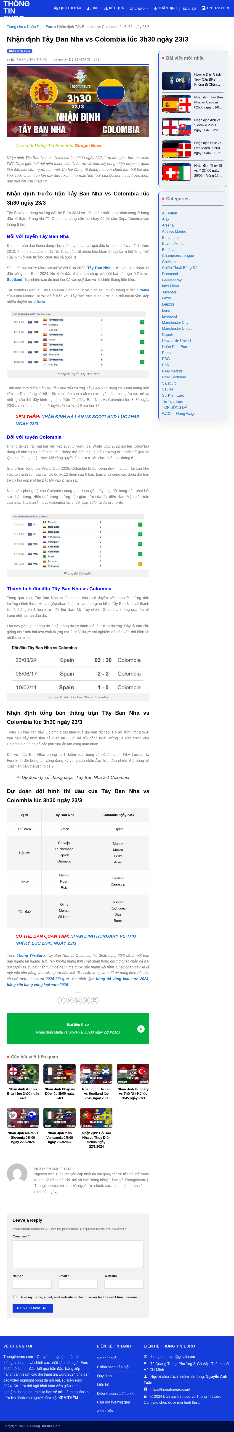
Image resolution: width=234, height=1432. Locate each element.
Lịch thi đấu (70, 8)
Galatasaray (172, 280)
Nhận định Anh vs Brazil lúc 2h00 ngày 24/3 (23, 1093)
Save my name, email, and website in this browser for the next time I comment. (81, 1297)
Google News (88, 145)
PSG (166, 359)
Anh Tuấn (105, 1411)
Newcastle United (176, 341)
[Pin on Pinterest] (86, 1000)
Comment (21, 1236)
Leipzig (168, 304)
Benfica (168, 250)
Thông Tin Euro (14, 11)
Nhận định (167, 8)
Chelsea (169, 262)
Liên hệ (103, 1385)
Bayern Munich (174, 243)
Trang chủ (15, 27)
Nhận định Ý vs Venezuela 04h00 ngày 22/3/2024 (59, 1137)
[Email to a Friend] (78, 1000)
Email (63, 1276)
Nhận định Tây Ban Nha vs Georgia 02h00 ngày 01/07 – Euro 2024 (208, 102)
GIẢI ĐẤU (137, 9)
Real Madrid (172, 371)
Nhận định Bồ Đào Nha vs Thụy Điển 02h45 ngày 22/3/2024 (96, 1139)
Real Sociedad (174, 377)
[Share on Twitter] (70, 1000)
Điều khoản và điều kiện (116, 1393)
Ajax (165, 219)
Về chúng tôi (107, 1358)
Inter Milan (170, 286)
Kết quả (116, 8)
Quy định (104, 1376)
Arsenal (168, 225)
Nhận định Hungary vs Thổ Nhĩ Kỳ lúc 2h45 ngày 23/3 (133, 1093)
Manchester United (177, 328)
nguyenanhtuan (32, 59)
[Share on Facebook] (61, 1000)
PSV (166, 365)
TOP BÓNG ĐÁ (174, 407)
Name (18, 1276)
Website (110, 1276)
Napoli (167, 335)
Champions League (178, 256)
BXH (95, 8)
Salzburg (169, 383)
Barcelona (170, 238)
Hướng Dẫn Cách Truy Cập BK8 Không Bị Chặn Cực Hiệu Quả (207, 79)
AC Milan (169, 213)
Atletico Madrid (174, 231)
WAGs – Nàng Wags (178, 414)
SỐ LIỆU (189, 9)
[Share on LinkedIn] (94, 1000)
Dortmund (170, 274)
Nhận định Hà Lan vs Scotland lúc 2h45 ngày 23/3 (96, 1093)
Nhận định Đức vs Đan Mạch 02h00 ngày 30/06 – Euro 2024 (207, 148)
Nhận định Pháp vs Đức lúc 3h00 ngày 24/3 (60, 1093)
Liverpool (169, 316)
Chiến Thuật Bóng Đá (179, 268)
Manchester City (175, 322)
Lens (166, 310)
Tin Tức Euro (219, 8)
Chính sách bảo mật (113, 1367)
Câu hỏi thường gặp (113, 1402)
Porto (166, 353)
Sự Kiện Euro (173, 395)
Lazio (166, 298)
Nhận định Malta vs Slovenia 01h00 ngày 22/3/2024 (23, 1137)
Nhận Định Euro (40, 27)
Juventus (169, 292)
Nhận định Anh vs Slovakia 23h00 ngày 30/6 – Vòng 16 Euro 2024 (207, 125)
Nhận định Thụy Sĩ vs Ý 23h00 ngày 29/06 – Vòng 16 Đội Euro (208, 171)
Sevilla (167, 389)
